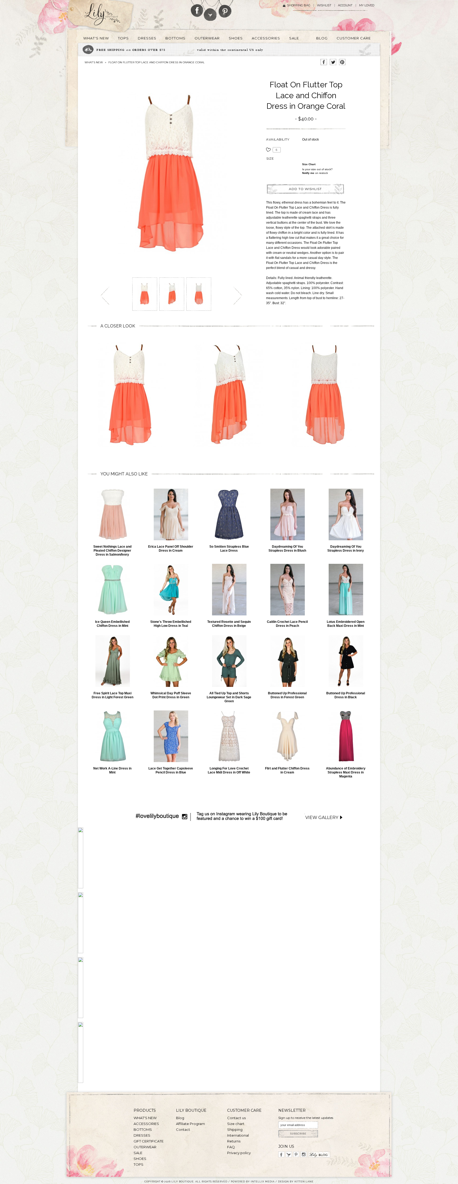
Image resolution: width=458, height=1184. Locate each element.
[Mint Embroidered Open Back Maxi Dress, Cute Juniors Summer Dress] (345, 589)
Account (345, 5)
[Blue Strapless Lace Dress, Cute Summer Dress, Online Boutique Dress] (229, 514)
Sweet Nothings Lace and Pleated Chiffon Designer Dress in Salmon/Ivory (112, 550)
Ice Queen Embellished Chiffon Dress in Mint (112, 624)
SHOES (140, 1158)
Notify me (308, 173)
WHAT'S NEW (94, 62)
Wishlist (324, 5)
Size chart (308, 164)
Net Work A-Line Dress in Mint (112, 770)
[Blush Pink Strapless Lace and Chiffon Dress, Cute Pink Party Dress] (287, 514)
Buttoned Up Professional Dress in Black (345, 695)
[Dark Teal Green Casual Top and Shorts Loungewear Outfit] (229, 661)
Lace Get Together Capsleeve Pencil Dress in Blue (170, 770)
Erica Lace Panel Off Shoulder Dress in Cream (170, 548)
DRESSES (142, 1135)
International (238, 1135)
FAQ (231, 1147)
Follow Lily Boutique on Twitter (211, 10)
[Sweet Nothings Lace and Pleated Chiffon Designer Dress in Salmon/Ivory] (112, 514)
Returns (233, 1141)
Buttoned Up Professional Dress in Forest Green (287, 695)
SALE (138, 1153)
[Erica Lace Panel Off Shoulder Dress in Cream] (171, 514)
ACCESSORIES (146, 1124)
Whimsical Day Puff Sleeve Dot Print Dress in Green (171, 695)
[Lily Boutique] (108, 16)
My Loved (366, 5)
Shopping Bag (298, 5)
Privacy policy (239, 1153)
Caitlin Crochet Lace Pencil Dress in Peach (287, 624)
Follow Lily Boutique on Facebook (197, 8)
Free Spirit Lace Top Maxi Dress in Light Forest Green (112, 695)
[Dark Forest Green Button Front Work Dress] (287, 661)
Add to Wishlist (305, 189)
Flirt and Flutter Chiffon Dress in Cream (287, 770)
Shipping (235, 1129)
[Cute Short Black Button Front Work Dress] (345, 661)
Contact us (236, 1118)
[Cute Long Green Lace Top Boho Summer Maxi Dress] (112, 661)
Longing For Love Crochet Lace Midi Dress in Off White (229, 770)
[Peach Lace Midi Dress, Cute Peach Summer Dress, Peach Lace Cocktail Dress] (287, 589)
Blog (180, 1118)
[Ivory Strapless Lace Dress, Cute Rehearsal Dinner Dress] (345, 514)
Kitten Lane (304, 1181)
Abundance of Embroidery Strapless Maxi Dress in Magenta (345, 772)
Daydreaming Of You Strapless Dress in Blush (287, 548)
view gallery (321, 817)
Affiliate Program (190, 1124)
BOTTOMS (143, 1129)
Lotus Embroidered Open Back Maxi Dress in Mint (345, 624)
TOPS (138, 1164)
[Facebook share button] (323, 62)
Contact (183, 1129)
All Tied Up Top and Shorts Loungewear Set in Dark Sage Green (229, 697)
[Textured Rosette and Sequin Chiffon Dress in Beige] (229, 589)
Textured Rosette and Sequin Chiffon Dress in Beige (229, 624)
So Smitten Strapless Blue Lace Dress (229, 548)
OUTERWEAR (145, 1147)
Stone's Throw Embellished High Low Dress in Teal (170, 624)
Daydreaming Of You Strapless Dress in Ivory (345, 548)
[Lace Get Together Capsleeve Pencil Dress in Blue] (171, 736)
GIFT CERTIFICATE (149, 1141)
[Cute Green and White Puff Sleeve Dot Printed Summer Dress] (171, 661)
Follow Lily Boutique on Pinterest (226, 9)
